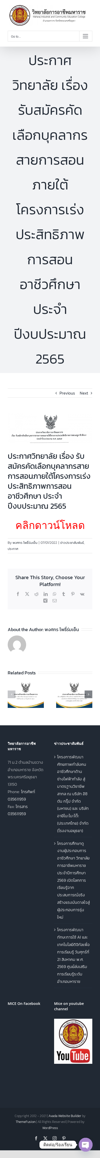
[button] (11, 694)
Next (84, 393)
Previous (67, 393)
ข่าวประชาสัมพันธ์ (72, 542)
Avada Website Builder (64, 1115)
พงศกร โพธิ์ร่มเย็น (25, 542)
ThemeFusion (25, 1121)
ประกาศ (13, 548)
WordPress (50, 1127)
